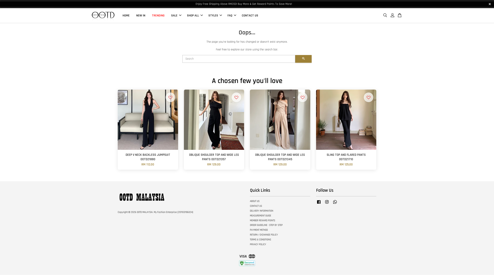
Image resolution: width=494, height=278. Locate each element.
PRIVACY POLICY (258, 244)
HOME (126, 16)
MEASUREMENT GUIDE (260, 215)
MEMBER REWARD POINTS (262, 220)
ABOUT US (255, 201)
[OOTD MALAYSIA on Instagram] (327, 203)
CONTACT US (250, 16)
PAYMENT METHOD (259, 229)
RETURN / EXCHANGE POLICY (264, 234)
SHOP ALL (193, 16)
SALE (174, 16)
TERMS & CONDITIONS (260, 239)
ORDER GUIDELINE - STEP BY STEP (266, 225)
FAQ (230, 16)
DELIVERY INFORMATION (261, 210)
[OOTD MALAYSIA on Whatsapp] (335, 203)
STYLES (213, 16)
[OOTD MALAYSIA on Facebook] (318, 203)
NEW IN (140, 16)
